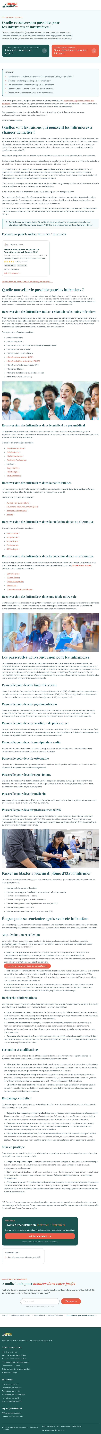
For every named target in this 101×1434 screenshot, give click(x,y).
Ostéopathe (12, 545)
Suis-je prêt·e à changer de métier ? (18, 52)
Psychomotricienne (15, 448)
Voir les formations (38, 1236)
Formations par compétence (13, 1394)
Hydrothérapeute (15, 581)
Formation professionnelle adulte (15, 1362)
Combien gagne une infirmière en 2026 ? (24, 1257)
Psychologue (13, 471)
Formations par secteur (11, 1388)
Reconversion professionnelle (14, 1355)
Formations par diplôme (12, 1398)
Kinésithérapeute (15, 456)
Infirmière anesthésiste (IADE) (20, 357)
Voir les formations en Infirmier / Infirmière (70, 52)
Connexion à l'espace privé (13, 1416)
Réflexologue (12, 549)
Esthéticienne (13, 574)
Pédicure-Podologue (16, 460)
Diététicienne (13, 452)
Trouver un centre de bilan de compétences (27, 966)
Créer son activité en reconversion (16, 1369)
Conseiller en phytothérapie (19, 589)
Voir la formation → (12, 273)
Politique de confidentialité (71, 1426)
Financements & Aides (11, 1366)
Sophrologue (12, 541)
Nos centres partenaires (11, 1401)
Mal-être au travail (9, 1352)
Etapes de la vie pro (10, 1372)
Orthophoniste (14, 475)
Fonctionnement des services (53, 1430)
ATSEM (10, 514)
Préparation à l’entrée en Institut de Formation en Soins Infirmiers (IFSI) (22, 250)
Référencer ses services (11, 1413)
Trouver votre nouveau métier (14, 1359)
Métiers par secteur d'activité (21, 1316)
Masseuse (11, 585)
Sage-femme (13, 468)
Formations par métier (11, 1391)
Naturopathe (12, 533)
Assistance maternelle (17, 510)
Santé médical (39, 1316)
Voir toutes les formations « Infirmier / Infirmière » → (27, 281)
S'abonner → (71, 1301)
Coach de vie (13, 577)
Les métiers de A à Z (10, 1384)
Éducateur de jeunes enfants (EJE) (22, 506)
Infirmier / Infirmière (55, 1316)
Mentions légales (48, 1426)
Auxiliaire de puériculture (18, 503)
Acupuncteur (13, 537)
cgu (58, 1426)
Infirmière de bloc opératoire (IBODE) (23, 361)
